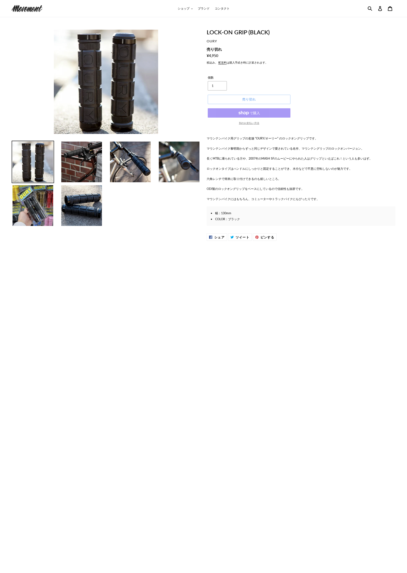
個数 (211, 77)
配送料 (222, 62)
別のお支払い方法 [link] (249, 123)
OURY (212, 41)
